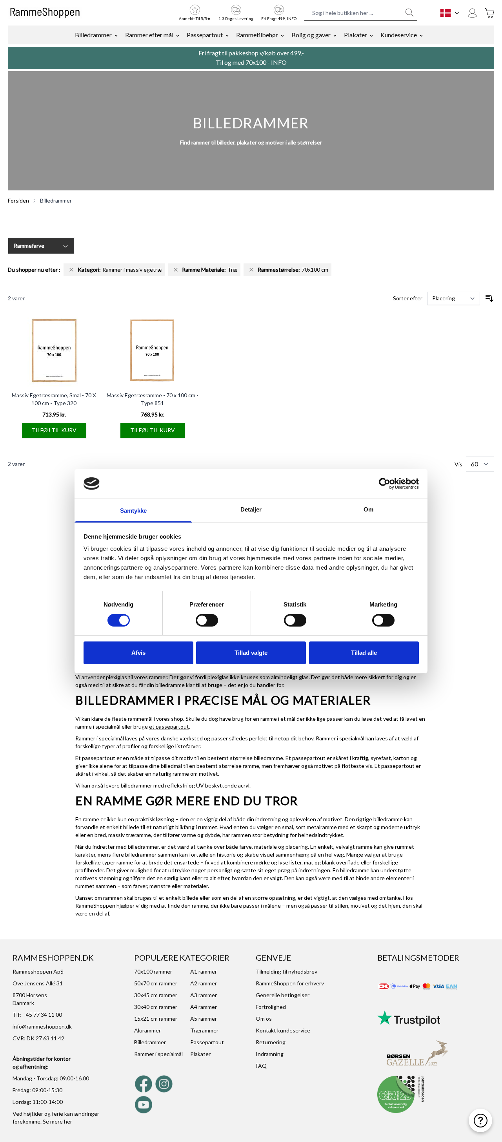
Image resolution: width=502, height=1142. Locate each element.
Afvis (138, 652)
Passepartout (205, 34)
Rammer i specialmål (340, 738)
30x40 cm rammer (155, 1006)
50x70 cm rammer (155, 983)
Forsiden (18, 200)
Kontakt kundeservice (283, 1030)
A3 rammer (203, 995)
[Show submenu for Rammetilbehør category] (282, 34)
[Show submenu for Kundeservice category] (421, 34)
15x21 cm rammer (155, 1018)
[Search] (409, 12)
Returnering (271, 1042)
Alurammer (147, 1030)
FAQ (261, 1065)
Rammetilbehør (257, 34)
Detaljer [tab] (251, 509)
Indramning (270, 1054)
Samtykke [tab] (133, 510)
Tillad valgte (251, 652)
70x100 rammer (153, 971)
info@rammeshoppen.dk (42, 1026)
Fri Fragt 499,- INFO (278, 18)
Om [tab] (368, 509)
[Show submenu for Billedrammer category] (116, 34)
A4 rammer (203, 1006)
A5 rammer (203, 1018)
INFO (279, 62)
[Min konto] (472, 13)
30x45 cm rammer (155, 995)
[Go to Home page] (45, 13)
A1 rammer (203, 971)
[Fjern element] (71, 269)
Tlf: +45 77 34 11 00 (37, 1014)
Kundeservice (398, 34)
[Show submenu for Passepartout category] (227, 34)
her (68, 1121)
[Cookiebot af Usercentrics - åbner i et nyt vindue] (384, 484)
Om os (264, 1018)
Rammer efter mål (149, 34)
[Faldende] (489, 298)
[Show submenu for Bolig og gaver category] (335, 34)
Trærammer (204, 1030)
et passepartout (169, 726)
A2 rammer (203, 983)
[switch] (207, 620)
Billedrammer (93, 34)
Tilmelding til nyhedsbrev (286, 971)
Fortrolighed (271, 1006)
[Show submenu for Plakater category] (371, 34)
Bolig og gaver (311, 34)
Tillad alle (364, 652)
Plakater (355, 34)
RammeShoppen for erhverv (290, 983)
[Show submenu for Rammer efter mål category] (177, 34)
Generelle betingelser (282, 995)
